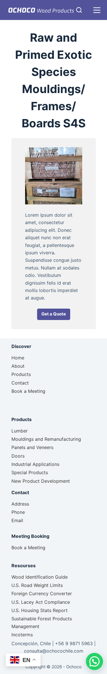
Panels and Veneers (32, 447)
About (18, 366)
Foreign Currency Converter (41, 593)
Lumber (19, 431)
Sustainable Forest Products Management (41, 622)
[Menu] (96, 10)
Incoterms (22, 634)
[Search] (79, 10)
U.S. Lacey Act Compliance (40, 602)
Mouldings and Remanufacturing (46, 439)
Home (17, 358)
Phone (18, 512)
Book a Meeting (28, 391)
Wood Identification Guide (39, 577)
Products (21, 374)
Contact (20, 383)
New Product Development (40, 481)
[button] (53, 314)
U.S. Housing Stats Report (39, 610)
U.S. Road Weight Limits (37, 585)
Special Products (29, 472)
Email (17, 520)
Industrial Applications (35, 464)
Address (20, 504)
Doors (18, 456)
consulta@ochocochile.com (53, 651)
